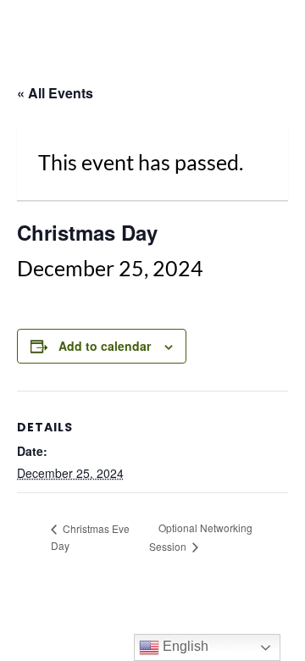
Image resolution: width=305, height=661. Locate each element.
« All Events (55, 93)
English (183, 646)
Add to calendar (104, 345)
